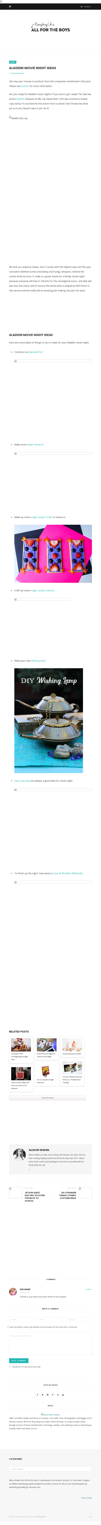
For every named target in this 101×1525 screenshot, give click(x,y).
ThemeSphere (41, 1517)
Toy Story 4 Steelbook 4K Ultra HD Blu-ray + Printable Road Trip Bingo (72, 1080)
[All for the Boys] (50, 27)
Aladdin (20, 98)
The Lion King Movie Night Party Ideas (45, 1081)
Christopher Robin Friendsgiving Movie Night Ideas (19, 1056)
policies (25, 86)
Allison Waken (17, 73)
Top (90, 1517)
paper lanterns (35, 444)
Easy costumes (22, 780)
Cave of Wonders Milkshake (68, 873)
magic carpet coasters (43, 590)
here (35, 1428)
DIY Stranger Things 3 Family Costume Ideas (67, 1195)
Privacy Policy (86, 1498)
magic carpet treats (41, 517)
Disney (12, 62)
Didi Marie (25, 1289)
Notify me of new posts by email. (26, 1366)
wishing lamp (38, 660)
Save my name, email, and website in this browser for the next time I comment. (43, 1327)
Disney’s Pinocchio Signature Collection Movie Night (46, 1055)
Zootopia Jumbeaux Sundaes (71, 1054)
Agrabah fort (36, 352)
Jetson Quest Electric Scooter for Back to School (35, 1196)
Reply (89, 1289)
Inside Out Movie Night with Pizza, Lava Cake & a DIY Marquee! (20, 1085)
